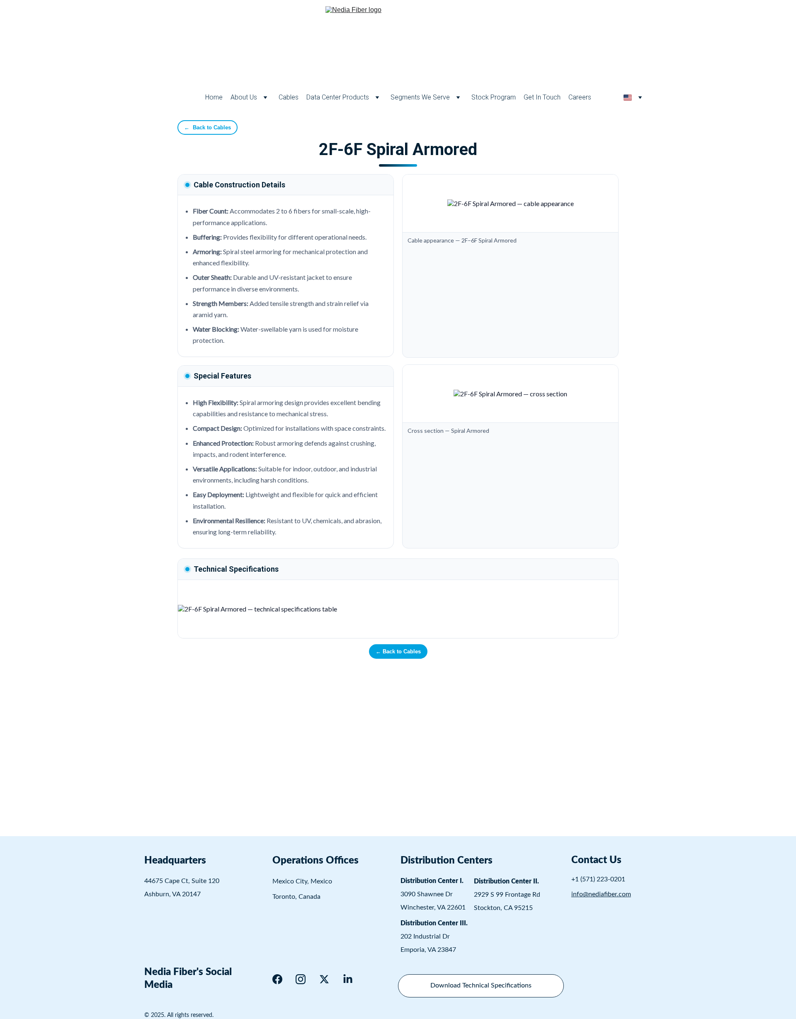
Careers (579, 97)
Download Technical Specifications (480, 985)
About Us (244, 97)
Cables (288, 97)
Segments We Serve (420, 97)
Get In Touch (542, 97)
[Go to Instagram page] (301, 979)
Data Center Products (337, 97)
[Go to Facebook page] (277, 979)
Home (214, 97)
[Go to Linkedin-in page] (348, 979)
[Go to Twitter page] (324, 979)
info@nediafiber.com (601, 894)
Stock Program (493, 97)
